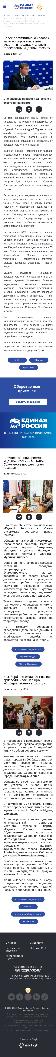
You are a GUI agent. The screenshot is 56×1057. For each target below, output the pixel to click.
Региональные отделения (13, 949)
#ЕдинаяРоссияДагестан (28, 649)
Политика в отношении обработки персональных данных (28, 1026)
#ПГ (17, 360)
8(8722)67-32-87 (28, 970)
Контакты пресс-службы (15, 957)
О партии (11, 942)
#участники (28, 367)
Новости (42, 15)
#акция (28, 906)
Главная (7, 15)
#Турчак (39, 360)
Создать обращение (28, 402)
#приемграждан (28, 656)
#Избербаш (28, 921)
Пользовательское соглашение (28, 1020)
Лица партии (37, 942)
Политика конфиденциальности (28, 1022)
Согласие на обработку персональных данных (28, 1030)
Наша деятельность (24, 15)
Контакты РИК (38, 948)
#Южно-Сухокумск (28, 664)
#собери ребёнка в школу (28, 914)
